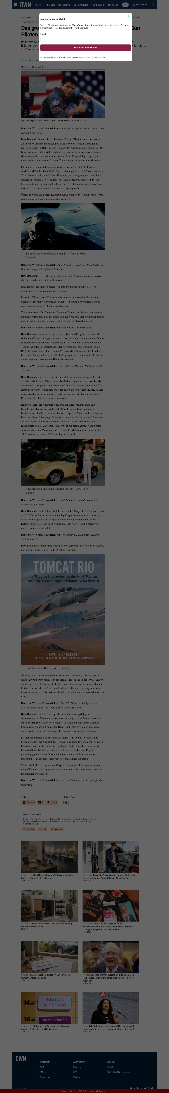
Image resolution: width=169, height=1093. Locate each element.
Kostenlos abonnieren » (85, 47)
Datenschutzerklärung (57, 57)
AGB (74, 57)
